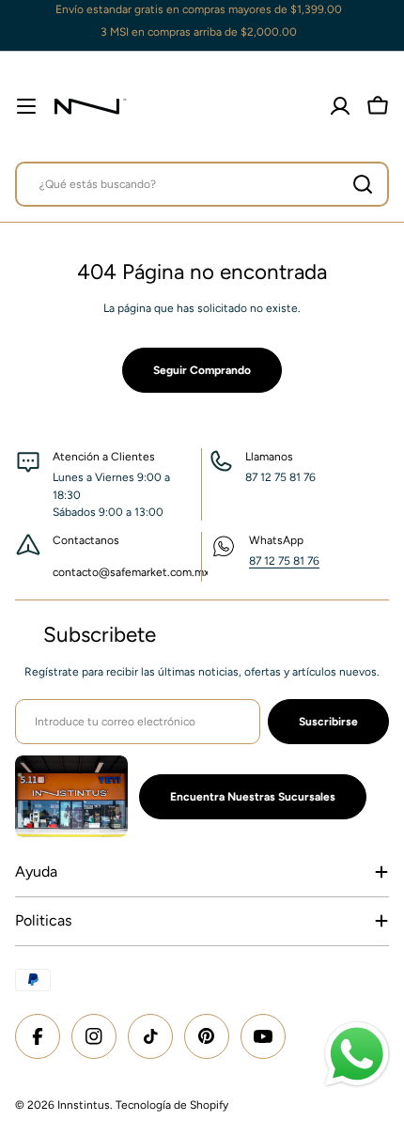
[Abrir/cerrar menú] (26, 106)
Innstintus (83, 1105)
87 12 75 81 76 (284, 561)
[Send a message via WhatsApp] (357, 1054)
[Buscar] (362, 184)
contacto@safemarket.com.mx (131, 572)
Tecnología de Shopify (172, 1105)
